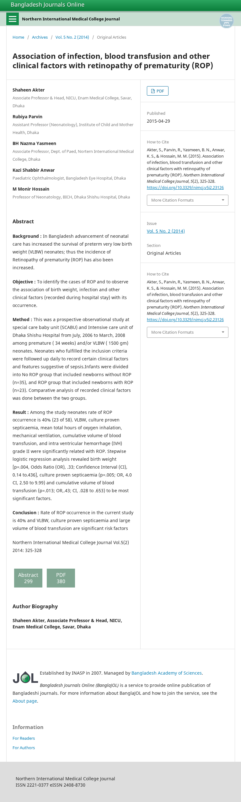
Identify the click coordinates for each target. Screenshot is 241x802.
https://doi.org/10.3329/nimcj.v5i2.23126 (185, 187)
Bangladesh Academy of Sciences (166, 673)
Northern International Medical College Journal (71, 19)
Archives (40, 37)
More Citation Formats (172, 200)
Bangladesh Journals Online (47, 4)
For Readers (24, 738)
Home (18, 37)
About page (25, 701)
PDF (160, 91)
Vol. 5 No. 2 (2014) (72, 37)
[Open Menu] (12, 19)
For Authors (24, 747)
